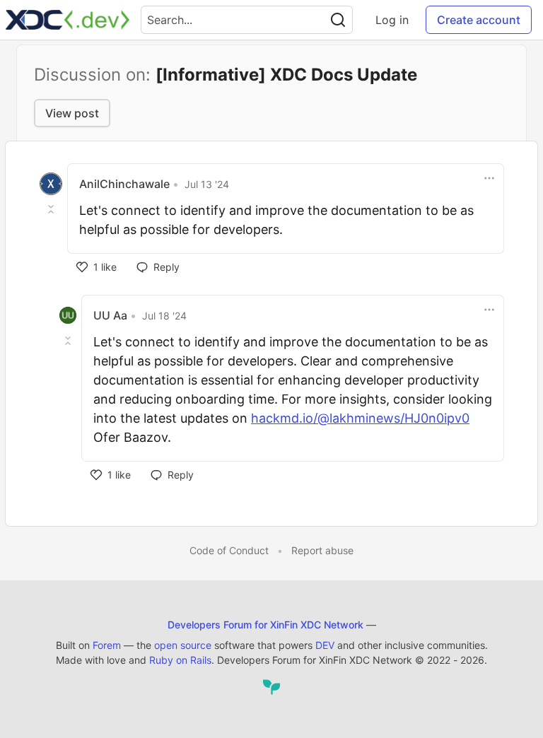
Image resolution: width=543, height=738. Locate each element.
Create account (478, 20)
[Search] (338, 19)
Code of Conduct (229, 550)
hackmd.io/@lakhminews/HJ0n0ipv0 (360, 418)
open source (182, 645)
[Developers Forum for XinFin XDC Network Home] (67, 20)
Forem (107, 645)
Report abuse (322, 550)
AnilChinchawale (124, 184)
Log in (392, 20)
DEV (324, 645)
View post (72, 113)
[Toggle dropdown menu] (489, 178)
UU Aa (110, 315)
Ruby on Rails (180, 660)
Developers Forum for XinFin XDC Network (265, 625)
